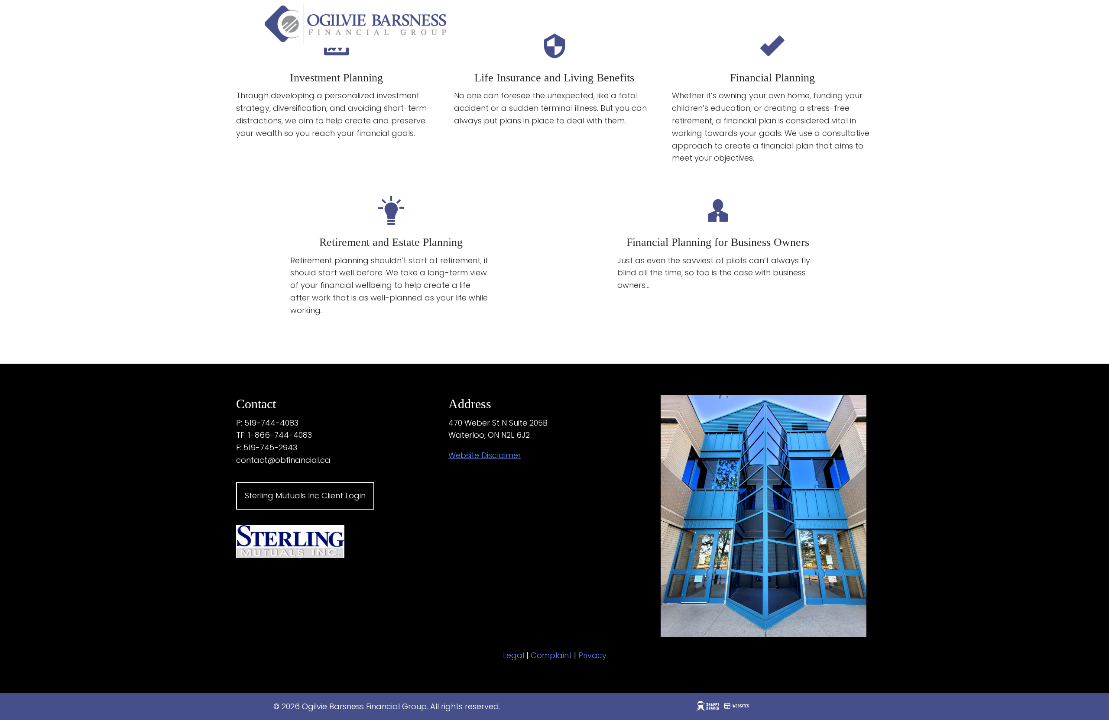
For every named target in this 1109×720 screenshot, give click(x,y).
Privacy (592, 655)
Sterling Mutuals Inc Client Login (305, 495)
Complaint (551, 655)
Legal (513, 655)
